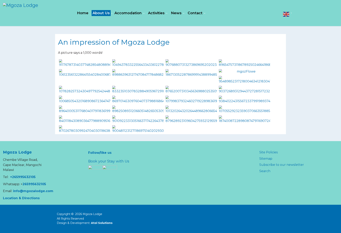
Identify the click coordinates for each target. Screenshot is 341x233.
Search (264, 171)
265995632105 (34, 184)
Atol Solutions (101, 223)
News (176, 13)
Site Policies (268, 152)
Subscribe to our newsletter (281, 165)
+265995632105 (23, 177)
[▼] (286, 14)
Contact (195, 13)
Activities (156, 13)
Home (82, 13)
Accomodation (128, 13)
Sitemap (265, 158)
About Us (101, 13)
